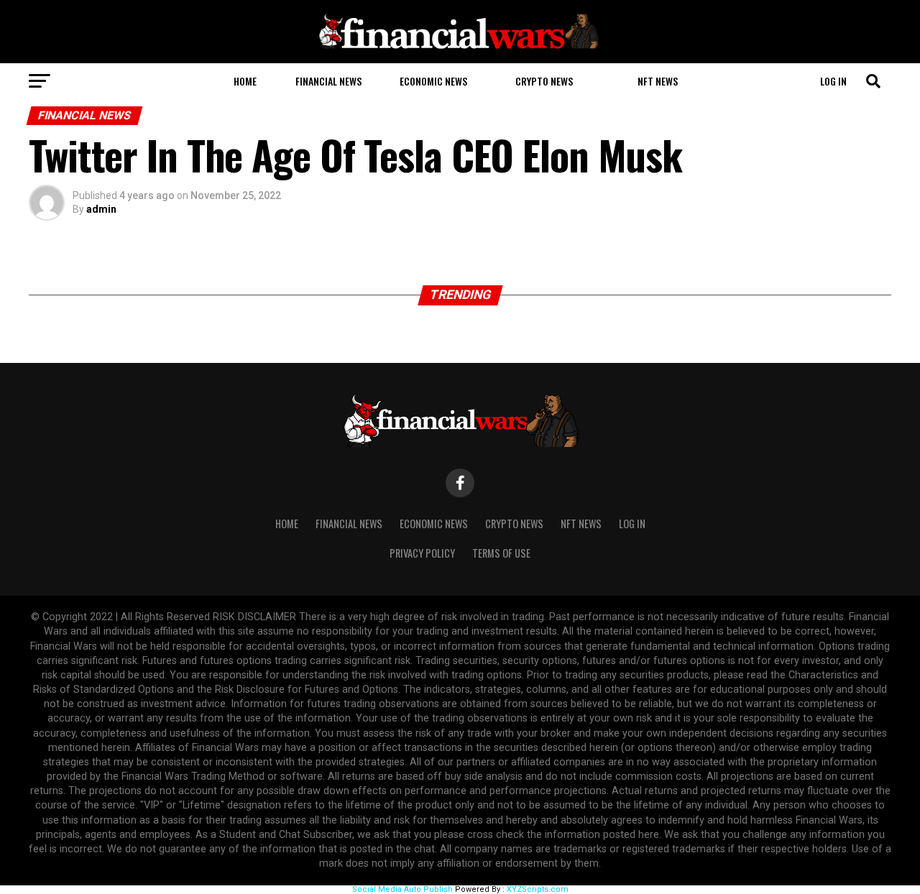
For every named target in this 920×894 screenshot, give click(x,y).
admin (101, 209)
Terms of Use (501, 553)
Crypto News (544, 80)
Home (245, 80)
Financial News (328, 80)
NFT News (658, 80)
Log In (833, 80)
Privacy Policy (422, 553)
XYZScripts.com (538, 889)
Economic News (433, 80)
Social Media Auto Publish (402, 889)
